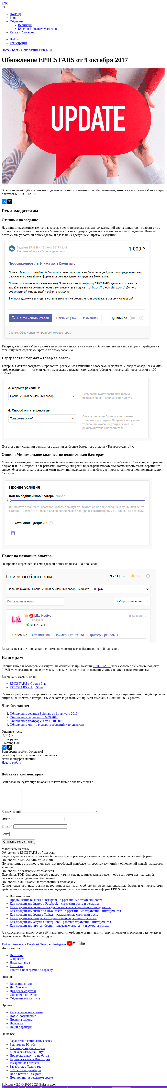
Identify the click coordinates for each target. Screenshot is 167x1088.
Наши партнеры (21, 1027)
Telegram (46, 944)
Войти (14, 39)
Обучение (16, 21)
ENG (5, 3)
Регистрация (18, 43)
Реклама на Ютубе (22, 1044)
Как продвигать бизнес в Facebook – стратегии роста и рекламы (54, 903)
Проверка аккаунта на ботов (29, 1055)
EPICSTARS (102, 666)
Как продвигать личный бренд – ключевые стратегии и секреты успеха (59, 925)
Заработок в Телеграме (25, 1066)
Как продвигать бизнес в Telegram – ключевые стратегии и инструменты (60, 907)
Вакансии (16, 1023)
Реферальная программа (26, 1012)
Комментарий (11, 811)
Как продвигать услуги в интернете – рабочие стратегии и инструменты (60, 922)
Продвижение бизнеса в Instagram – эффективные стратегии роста (56, 900)
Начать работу (11, 762)
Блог (13, 17)
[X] (9, 201)
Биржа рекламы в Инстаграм (30, 1059)
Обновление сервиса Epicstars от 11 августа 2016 (43, 713)
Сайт (5, 834)
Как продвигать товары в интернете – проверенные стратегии (53, 918)
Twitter (7, 944)
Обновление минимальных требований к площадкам (47, 724)
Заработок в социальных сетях (31, 1041)
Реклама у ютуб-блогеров (27, 1048)
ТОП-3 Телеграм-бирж (25, 1070)
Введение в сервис (23, 983)
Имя (6, 819)
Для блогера (18, 987)
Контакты (16, 966)
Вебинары (25, 25)
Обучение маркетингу (25, 998)
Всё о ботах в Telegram (25, 1074)
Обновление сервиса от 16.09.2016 (34, 717)
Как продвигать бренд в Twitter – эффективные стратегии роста (54, 914)
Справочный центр (23, 994)
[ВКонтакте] (4, 201)
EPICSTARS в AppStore (26, 687)
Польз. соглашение (23, 1016)
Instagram (60, 944)
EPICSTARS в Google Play (28, 683)
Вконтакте (19, 944)
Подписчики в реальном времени (33, 1077)
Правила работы (21, 1019)
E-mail (7, 826)
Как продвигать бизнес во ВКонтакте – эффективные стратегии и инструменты (65, 911)
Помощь (15, 14)
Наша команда (20, 962)
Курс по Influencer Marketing (37, 28)
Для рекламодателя (23, 991)
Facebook (33, 944)
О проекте (17, 958)
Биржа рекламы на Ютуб (27, 1052)
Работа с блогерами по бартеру (31, 970)
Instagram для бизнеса (25, 1063)
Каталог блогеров (22, 32)
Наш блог (16, 955)
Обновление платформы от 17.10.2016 (36, 721)
